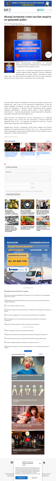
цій (36, 473)
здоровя (17, 24)
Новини (12, 24)
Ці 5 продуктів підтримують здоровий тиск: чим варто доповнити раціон (28, 228)
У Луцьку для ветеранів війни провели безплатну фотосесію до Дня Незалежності (26, 334)
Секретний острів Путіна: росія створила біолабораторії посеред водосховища (25, 338)
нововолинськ (21, 24)
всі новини (28, 351)
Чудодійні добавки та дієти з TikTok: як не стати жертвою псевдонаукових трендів (43, 228)
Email (33, 187)
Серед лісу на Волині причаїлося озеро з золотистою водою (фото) (21, 324)
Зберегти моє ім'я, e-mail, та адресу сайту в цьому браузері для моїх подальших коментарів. (25, 191)
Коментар (8, 171)
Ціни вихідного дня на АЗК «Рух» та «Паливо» (16, 291)
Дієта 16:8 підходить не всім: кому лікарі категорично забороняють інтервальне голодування (28, 212)
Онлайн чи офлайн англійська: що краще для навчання (19, 330)
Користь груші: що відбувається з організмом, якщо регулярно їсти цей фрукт (11, 212)
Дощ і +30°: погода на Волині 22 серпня (14, 305)
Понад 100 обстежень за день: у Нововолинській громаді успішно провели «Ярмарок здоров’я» (42, 212)
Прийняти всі (21, 477)
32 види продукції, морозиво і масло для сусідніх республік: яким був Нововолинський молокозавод (11, 229)
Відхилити (34, 477)
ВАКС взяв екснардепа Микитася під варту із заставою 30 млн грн (21, 342)
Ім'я (32, 183)
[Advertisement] (27, 91)
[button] (40, 463)
